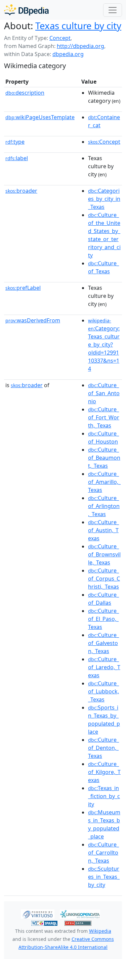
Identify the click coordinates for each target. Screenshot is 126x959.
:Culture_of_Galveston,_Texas (103, 643)
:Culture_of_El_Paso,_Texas (103, 619)
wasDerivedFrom (32, 320)
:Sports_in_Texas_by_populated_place (104, 719)
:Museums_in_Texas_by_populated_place (104, 824)
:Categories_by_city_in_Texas (104, 199)
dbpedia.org (68, 54)
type (15, 141)
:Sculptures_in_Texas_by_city (104, 876)
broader (21, 190)
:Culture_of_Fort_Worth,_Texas (103, 417)
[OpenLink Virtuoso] (37, 913)
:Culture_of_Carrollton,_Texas (103, 852)
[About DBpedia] (26, 10)
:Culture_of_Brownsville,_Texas (104, 554)
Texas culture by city (78, 25)
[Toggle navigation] (112, 10)
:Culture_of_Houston (103, 437)
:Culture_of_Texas (103, 267)
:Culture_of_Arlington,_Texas (104, 506)
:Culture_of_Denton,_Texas (103, 748)
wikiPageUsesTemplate (40, 117)
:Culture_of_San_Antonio (104, 393)
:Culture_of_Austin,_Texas (103, 530)
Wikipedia (100, 931)
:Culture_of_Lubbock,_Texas (103, 691)
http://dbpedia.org (80, 46)
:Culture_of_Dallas (103, 598)
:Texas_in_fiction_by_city (104, 796)
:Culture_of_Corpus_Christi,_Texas (104, 578)
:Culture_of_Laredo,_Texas (104, 667)
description (24, 92)
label (16, 158)
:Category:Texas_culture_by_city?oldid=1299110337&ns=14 (104, 344)
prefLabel (23, 287)
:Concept (104, 141)
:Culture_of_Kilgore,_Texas (104, 772)
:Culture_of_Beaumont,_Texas (104, 457)
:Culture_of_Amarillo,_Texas (104, 482)
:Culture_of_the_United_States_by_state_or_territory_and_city (104, 235)
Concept (60, 38)
